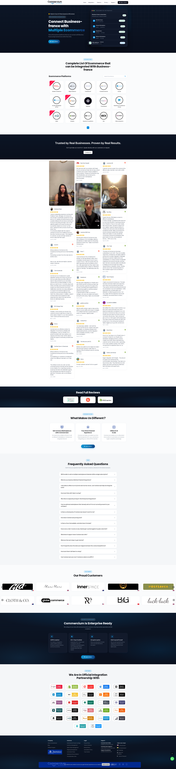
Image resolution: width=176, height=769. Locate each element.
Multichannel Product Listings (73, 743)
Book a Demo (124, 2)
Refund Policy (87, 747)
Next (173, 586)
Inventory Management (72, 745)
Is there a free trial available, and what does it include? (76, 523)
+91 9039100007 (122, 748)
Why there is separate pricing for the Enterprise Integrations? (78, 499)
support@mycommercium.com (108, 748)
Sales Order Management (73, 747)
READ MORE (106, 764)
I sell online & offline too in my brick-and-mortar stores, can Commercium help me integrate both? (86, 486)
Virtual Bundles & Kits (71, 756)
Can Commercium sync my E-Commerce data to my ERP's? (77, 557)
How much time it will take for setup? (71, 551)
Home (84, 2)
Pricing (106, 2)
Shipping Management (72, 749)
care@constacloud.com (106, 751)
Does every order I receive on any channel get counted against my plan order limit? (84, 529)
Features (99, 2)
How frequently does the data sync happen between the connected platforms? (83, 546)
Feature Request (122, 756)
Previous (1, 586)
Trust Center (87, 752)
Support (113, 2)
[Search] (125, 76)
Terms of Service (88, 745)
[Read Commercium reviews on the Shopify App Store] (105, 400)
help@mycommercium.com (107, 744)
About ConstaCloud (52, 743)
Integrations (91, 2)
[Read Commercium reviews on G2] (88, 400)
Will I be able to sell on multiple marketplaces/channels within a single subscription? (84, 474)
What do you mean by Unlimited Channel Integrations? (76, 480)
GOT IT (112, 764)
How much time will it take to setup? (71, 493)
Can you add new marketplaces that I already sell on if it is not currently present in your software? (85, 505)
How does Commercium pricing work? (71, 517)
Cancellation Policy (88, 749)
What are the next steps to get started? (72, 540)
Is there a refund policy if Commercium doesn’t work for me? (78, 512)
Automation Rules (71, 752)
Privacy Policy (87, 743)
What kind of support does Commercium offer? (74, 534)
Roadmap (120, 750)
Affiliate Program (51, 747)
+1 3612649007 (122, 745)
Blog (49, 745)
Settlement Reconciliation (73, 754)
